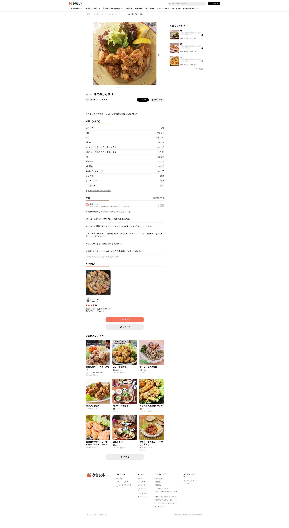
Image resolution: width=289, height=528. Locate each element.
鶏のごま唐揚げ (93, 406)
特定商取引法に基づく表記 (163, 500)
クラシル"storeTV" (148, 447)
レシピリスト (142, 482)
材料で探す (120, 478)
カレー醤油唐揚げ (120, 367)
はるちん (118, 370)
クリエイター (176, 8)
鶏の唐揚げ (118, 442)
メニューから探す (122, 482)
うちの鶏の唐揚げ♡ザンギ (151, 406)
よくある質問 (159, 506)
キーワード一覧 (143, 497)
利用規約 (158, 485)
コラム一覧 (141, 485)
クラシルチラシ (189, 480)
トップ (140, 478)
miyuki (117, 409)
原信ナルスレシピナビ (98, 100)
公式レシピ (129, 8)
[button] (118, 87)
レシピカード (149, 8)
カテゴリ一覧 (142, 493)
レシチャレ (187, 483)
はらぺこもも (93, 447)
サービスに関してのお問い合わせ (166, 503)
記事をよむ (139, 8)
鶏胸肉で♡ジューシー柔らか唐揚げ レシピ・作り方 (97, 443)
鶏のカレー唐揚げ (120, 406)
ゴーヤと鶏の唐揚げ (148, 367)
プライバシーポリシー (162, 488)
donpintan (145, 409)
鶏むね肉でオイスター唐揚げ (97, 368)
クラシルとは (159, 478)
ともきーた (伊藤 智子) (96, 372)
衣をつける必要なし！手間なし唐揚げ (151, 443)
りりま (144, 370)
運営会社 (158, 482)
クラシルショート (163, 8)
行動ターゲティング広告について (166, 497)
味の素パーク (93, 409)
